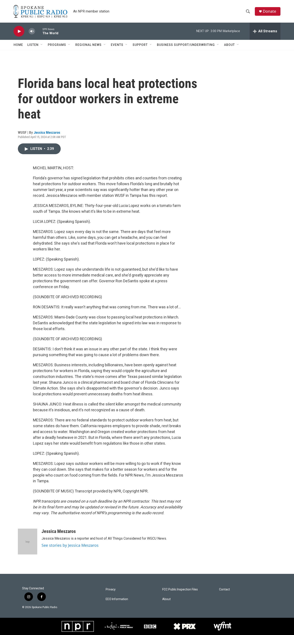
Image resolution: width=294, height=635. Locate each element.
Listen (33, 45)
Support (140, 45)
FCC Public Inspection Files (180, 589)
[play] (18, 31)
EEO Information (117, 599)
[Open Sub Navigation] (41, 45)
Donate (269, 11)
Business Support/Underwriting (186, 45)
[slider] (38, 31)
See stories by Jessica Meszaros (70, 545)
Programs (57, 45)
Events (117, 45)
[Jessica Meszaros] (27, 541)
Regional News (88, 45)
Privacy (111, 589)
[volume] (32, 31)
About (229, 45)
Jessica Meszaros (47, 132)
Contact (224, 589)
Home (18, 45)
